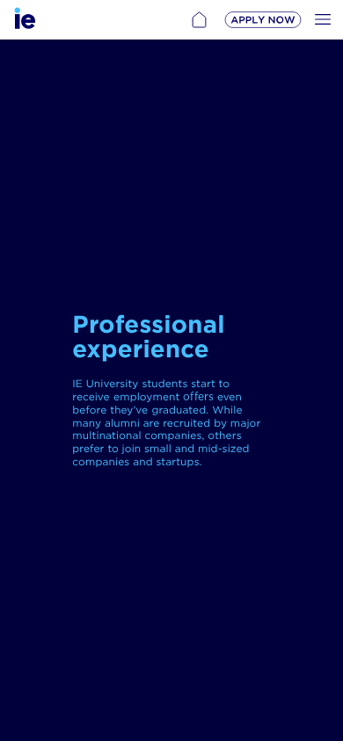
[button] (199, 20)
